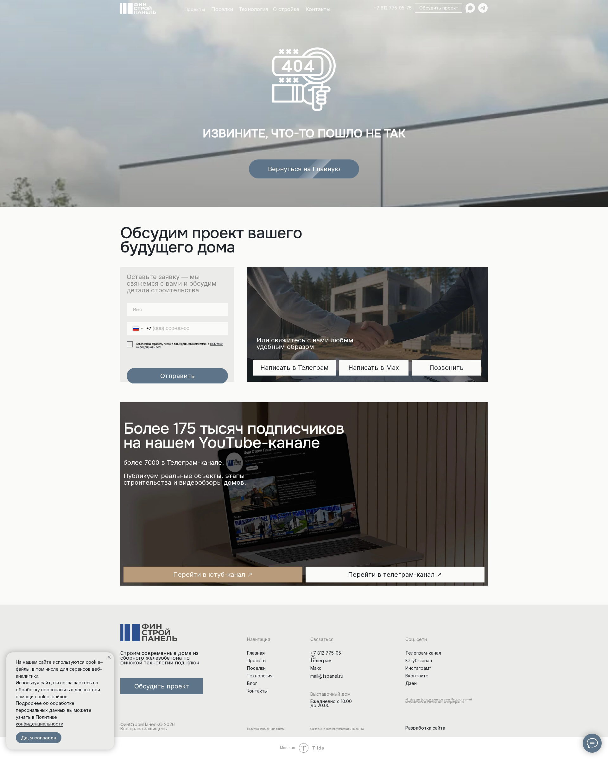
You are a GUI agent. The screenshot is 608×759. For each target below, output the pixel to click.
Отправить (177, 376)
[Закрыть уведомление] (109, 657)
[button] (438, 8)
